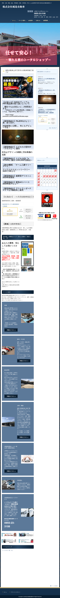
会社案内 (30, 20)
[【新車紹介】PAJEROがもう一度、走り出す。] (47, 99)
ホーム (14, 20)
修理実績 (45, 20)
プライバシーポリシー (15, 592)
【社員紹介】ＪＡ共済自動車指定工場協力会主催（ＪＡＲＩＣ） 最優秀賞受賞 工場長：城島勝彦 (47, 111)
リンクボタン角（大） (8, 550)
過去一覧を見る (52, 127)
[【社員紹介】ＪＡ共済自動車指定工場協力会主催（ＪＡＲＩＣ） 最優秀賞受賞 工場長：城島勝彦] (47, 119)
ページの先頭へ (55, 585)
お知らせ (38, 20)
